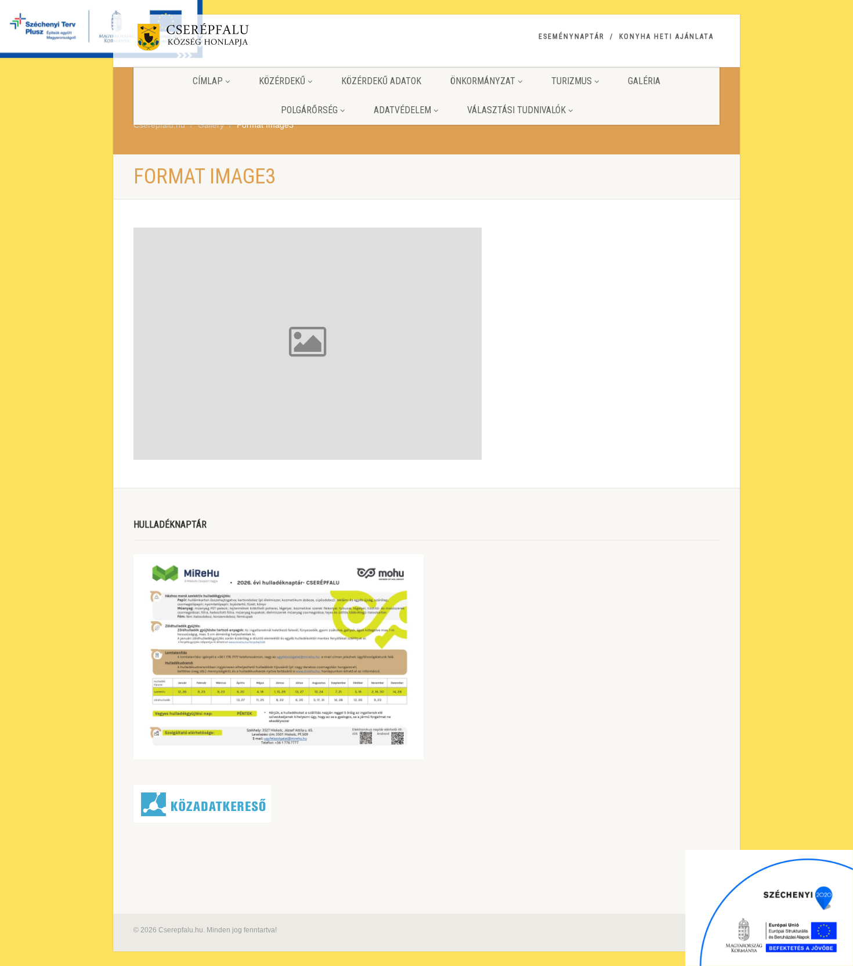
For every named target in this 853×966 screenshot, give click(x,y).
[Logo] (225, 39)
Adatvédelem (402, 110)
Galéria (644, 80)
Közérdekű (282, 80)
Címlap (208, 80)
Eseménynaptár (571, 37)
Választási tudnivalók (516, 110)
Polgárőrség (309, 110)
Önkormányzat (482, 80)
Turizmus (571, 80)
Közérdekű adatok (381, 80)
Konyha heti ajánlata (666, 37)
